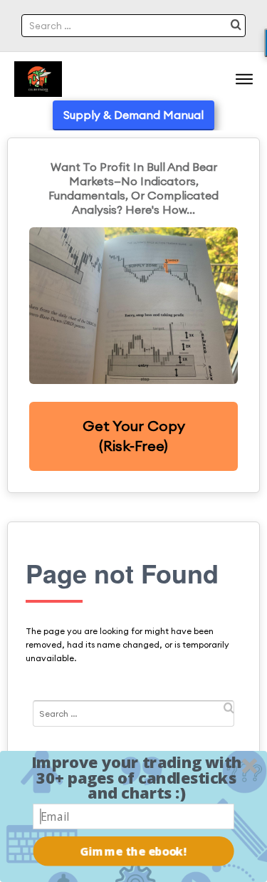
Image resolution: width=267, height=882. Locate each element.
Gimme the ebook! (133, 851)
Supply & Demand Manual (133, 115)
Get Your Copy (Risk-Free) (134, 436)
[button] (136, 777)
